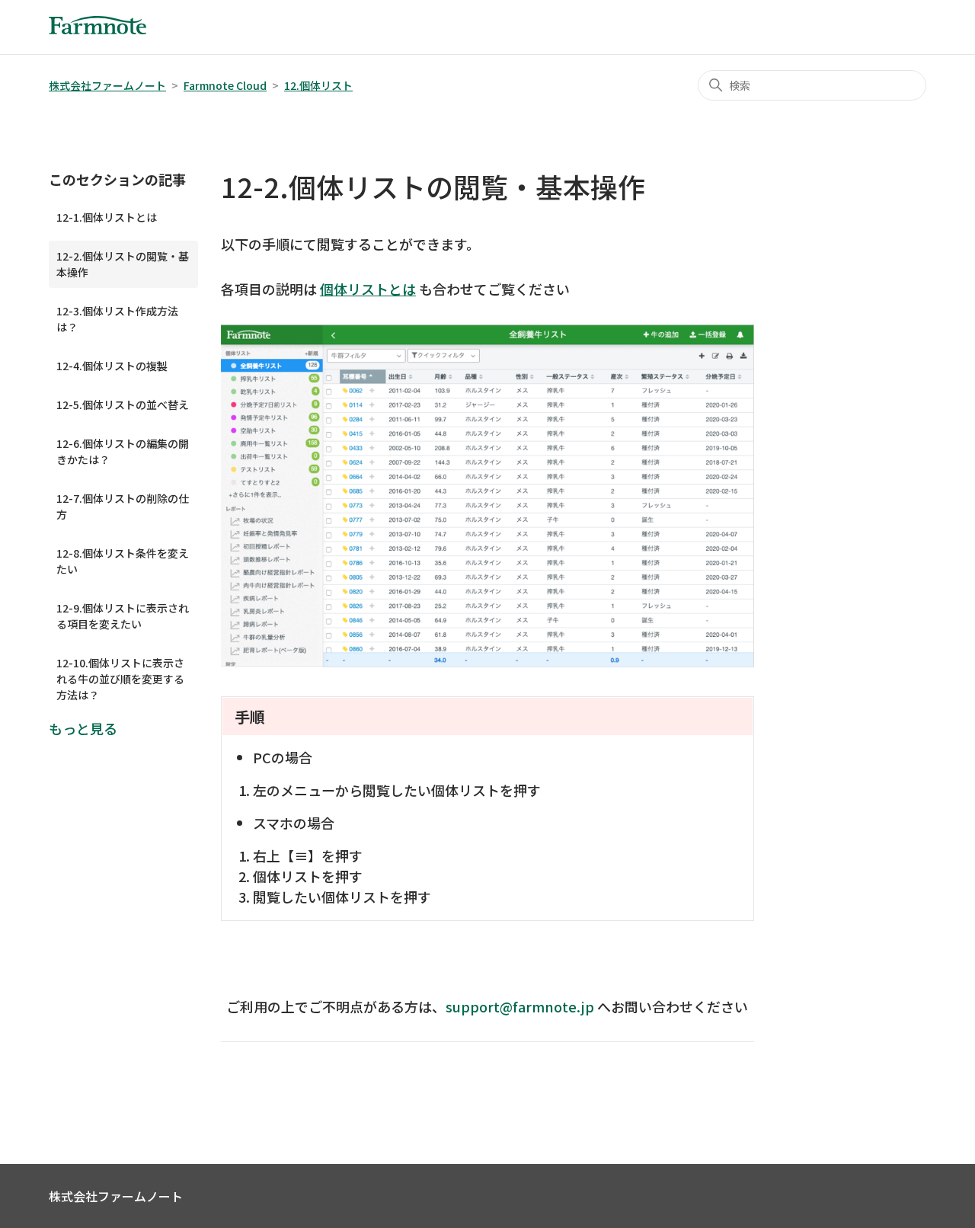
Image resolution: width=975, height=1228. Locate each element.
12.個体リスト (318, 85)
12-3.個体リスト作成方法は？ (117, 318)
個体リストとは (368, 289)
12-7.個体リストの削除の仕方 (122, 506)
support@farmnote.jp (520, 1006)
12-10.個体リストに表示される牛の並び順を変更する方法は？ (120, 678)
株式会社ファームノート (107, 85)
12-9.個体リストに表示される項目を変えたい (122, 616)
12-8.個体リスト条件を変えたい (122, 561)
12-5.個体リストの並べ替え (122, 404)
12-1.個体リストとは (106, 217)
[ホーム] (97, 28)
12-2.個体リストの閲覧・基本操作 (122, 264)
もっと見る (83, 728)
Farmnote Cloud (225, 85)
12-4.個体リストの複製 (112, 365)
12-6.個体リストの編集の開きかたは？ (122, 451)
